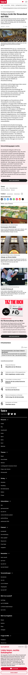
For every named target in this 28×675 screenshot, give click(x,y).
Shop (2, 626)
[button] (26, 2)
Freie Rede (3, 544)
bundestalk (3, 531)
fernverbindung (4, 534)
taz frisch (3, 560)
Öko (2, 426)
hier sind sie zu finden (20, 355)
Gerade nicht (21, 646)
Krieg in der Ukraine (5, 469)
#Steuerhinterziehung (5, 189)
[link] (2, 5)
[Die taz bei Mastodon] (9, 414)
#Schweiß (3, 188)
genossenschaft (5, 508)
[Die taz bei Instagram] (15, 414)
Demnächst (3, 577)
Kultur (2, 433)
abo (2, 505)
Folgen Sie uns (4, 414)
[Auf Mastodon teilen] (5, 199)
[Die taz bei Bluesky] (12, 414)
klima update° (4, 537)
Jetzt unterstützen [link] (14, 180)
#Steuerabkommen (13, 188)
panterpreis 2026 (5, 521)
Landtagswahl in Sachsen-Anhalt (9, 466)
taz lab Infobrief (4, 567)
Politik (2, 423)
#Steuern (13, 189)
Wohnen (3, 462)
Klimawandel (4, 472)
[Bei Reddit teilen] (20, 199)
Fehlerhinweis (17, 193)
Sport (2, 436)
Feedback (3, 639)
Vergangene (4, 586)
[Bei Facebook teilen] (11, 199)
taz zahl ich (3, 511)
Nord (2, 443)
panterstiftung (4, 518)
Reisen (2, 620)
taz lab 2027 (4, 590)
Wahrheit (3, 446)
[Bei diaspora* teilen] (17, 199)
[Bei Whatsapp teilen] (14, 199)
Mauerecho (3, 541)
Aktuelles (3, 482)
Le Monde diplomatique (6, 606)
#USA (7, 188)
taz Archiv (3, 610)
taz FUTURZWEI (4, 603)
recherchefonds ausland (7, 515)
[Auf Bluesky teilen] (8, 199)
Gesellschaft (4, 430)
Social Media (4, 459)
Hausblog (3, 485)
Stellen (2, 492)
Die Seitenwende (5, 488)
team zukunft (4, 557)
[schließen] (26, 646)
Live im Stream (4, 583)
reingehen (3, 547)
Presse (2, 495)
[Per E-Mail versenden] (2, 199)
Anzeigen (3, 629)
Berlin (2, 439)
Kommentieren (10, 193)
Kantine (2, 623)
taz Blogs (3, 600)
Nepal (2, 456)
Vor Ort (2, 580)
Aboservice (3, 643)
